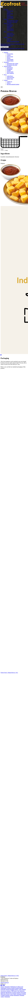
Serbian (24, 994)
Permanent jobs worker (12, 20)
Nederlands (3, 988)
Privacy (2, 986)
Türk (18, 991)
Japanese (8, 991)
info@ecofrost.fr (5, 982)
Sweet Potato (10, 16)
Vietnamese (7, 996)
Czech (11, 994)
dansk (15, 991)
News (5, 31)
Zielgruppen (10, 24)
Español (17, 988)
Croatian (3, 995)
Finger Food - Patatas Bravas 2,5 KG (10, 975)
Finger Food (10, 13)
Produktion (9, 26)
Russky (16, 989)
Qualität (9, 27)
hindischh (3, 992)
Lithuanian (19, 994)
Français (9, 988)
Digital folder (10, 29)
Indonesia (22, 991)
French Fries (10, 11)
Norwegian (23, 992)
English (13, 988)
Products (6, 9)
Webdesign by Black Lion (16, 986)
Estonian (7, 995)
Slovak (7, 994)
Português (3, 989)
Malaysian (3, 994)
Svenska (14, 992)
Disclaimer (7, 986)
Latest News (10, 33)
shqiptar (24, 989)
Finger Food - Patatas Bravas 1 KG (9, 672)
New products (10, 30)
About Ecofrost (7, 23)
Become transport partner (13, 41)
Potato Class (10, 36)
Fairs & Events (10, 34)
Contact (6, 37)
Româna (12, 989)
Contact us (9, 38)
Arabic (2, 996)
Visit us (8, 40)
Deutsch (8, 989)
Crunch (8, 12)
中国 (12, 991)
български (3, 991)
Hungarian (16, 995)
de (1, 1)
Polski (14, 994)
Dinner (8, 15)
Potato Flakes (10, 17)
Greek (20, 989)
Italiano (21, 988)
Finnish (18, 992)
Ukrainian (21, 995)
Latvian (11, 995)
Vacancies (6, 19)
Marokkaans (9, 992)
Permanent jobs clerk (12, 22)
